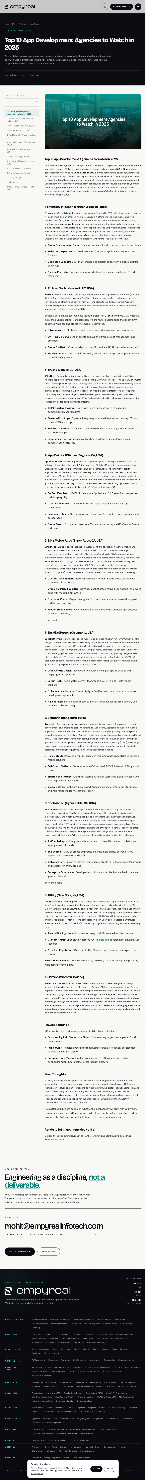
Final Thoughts (13, 182)
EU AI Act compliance (111, 1371)
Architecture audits (61, 1367)
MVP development (39, 1320)
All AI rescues (37, 1382)
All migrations (37, 1393)
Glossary (51, 1451)
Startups (46, 1419)
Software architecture (41, 1367)
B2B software (48, 1412)
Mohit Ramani (76, 1447)
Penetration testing (40, 1371)
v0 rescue (36, 1386)
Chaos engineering (126, 1360)
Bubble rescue (65, 1382)
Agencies (36, 1419)
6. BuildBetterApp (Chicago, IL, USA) (20, 150)
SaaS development (40, 1324)
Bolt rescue (51, 1382)
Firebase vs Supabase (80, 1440)
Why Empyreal (83, 1419)
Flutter (114, 1349)
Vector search (89, 1338)
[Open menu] (138, 6)
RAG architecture (39, 1338)
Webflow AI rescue (127, 1382)
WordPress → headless (42, 1397)
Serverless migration (65, 1401)
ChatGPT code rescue (105, 1386)
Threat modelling (58, 1371)
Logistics (36, 1412)
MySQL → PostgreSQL (106, 1397)
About (54, 1447)
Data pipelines (64, 1342)
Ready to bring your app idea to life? (20, 188)
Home (7, 24)
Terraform (65, 1360)
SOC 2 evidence (131, 1367)
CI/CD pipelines (79, 1360)
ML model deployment (71, 1338)
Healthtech (60, 1408)
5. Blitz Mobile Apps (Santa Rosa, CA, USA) (21, 143)
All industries (37, 1408)
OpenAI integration (118, 1338)
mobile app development (93, 461)
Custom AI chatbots (124, 1334)
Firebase (124, 1349)
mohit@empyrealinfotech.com (57, 1458)
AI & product (37, 1334)
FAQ (59, 1451)
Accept (96, 1469)
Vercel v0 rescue (50, 1386)
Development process (82, 1367)
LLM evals (50, 1342)
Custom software (104, 1320)
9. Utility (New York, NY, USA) (19, 168)
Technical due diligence (41, 1375)
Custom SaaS (120, 1320)
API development (110, 1324)
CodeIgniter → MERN (94, 1393)
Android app (102, 939)
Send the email (120, 6)
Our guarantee (110, 1447)
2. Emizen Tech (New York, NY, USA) (21, 126)
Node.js (86, 1349)
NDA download (71, 1451)
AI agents (50, 1334)
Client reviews (38, 1451)
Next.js (77, 1349)
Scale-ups (100, 1412)
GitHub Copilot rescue (127, 1386)
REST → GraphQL (126, 1397)
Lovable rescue (80, 1382)
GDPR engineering (102, 1367)
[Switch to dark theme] (105, 6)
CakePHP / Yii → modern (116, 1393)
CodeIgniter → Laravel (73, 1393)
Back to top (133, 1470)
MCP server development (67, 1433)
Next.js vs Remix (39, 1440)
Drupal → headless (86, 1397)
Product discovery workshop (82, 1429)
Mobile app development (83, 1320)
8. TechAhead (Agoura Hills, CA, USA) (20, 162)
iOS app (112, 353)
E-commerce (76, 1324)
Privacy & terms (87, 1451)
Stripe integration (51, 1353)
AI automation (62, 1334)
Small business (86, 1412)
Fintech (49, 1408)
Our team (64, 1447)
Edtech (71, 1408)
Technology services (40, 1349)
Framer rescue (110, 1382)
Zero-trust (73, 1371)
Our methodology (93, 1447)
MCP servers (37, 1342)
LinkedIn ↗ (36, 1458)
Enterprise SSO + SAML (90, 1371)
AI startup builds (106, 1334)
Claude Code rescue (84, 1386)
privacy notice (37, 1473)
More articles (49, 1251)
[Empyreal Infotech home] (20, 7)
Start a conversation (20, 1251)
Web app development (59, 1320)
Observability (109, 1360)
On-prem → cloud (84, 1401)
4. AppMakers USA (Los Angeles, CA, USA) (21, 136)
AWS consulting (38, 1360)
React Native (66, 1349)
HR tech (102, 1408)
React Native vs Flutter (58, 1440)
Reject (110, 1469)
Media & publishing (117, 1408)
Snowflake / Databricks (97, 1342)
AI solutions (77, 1334)
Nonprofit (133, 1408)
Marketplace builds (59, 1324)
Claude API (102, 1338)
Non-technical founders (64, 1419)
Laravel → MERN (53, 1393)
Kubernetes (53, 1360)
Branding (36, 1328)
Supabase (36, 1353)
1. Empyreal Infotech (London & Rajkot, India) (20, 119)
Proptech (92, 1408)
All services (36, 1447)
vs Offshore (127, 1419)
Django (106, 1349)
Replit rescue (95, 1382)
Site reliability (95, 1360)
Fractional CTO (38, 1429)
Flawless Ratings (14, 177)
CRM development (92, 1324)
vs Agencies (98, 1419)
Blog (14, 24)
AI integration (90, 1334)
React (55, 1349)
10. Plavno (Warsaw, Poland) (19, 173)
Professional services (67, 1412)
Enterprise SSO (87, 1433)
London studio (38, 1423)
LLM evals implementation (43, 1433)
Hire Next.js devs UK (55, 1423)
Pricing (122, 1447)
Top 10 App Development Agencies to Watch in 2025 (19, 112)
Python (96, 1349)
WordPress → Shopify (65, 1397)
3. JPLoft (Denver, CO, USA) (18, 130)
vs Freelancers (112, 1419)
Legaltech (81, 1408)
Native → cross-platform (42, 1401)
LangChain (53, 1338)
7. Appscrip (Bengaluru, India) (19, 156)
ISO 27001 (117, 1367)
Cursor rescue (67, 1386)
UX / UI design (126, 1324)
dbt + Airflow (78, 1342)
